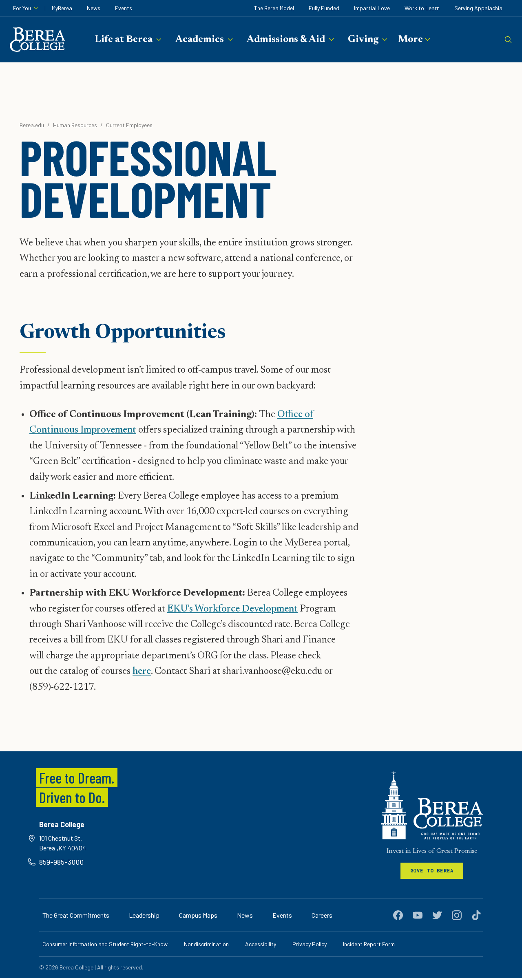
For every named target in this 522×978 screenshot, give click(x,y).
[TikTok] (476, 915)
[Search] (508, 39)
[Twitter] (437, 915)
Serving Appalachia (478, 7)
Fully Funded (324, 7)
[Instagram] (456, 915)
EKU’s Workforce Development (232, 609)
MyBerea (62, 7)
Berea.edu (32, 124)
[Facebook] (398, 915)
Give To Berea (432, 871)
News (93, 7)
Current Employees (129, 124)
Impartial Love (372, 7)
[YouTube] (417, 915)
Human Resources (75, 124)
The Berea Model (274, 7)
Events (123, 7)
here (142, 671)
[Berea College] (432, 805)
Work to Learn (422, 7)
